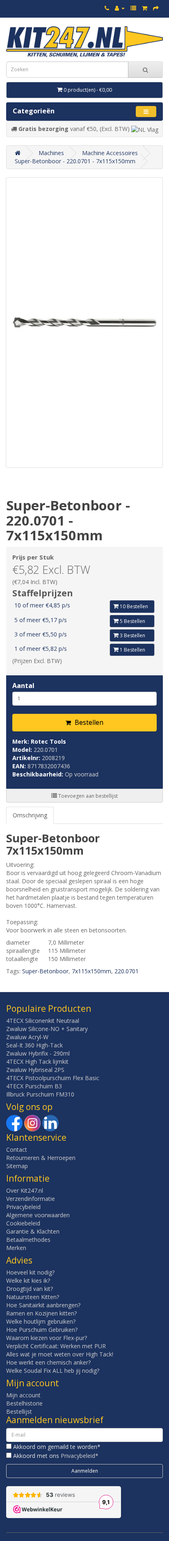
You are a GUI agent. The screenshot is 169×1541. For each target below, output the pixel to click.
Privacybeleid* (79, 1456)
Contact (16, 1149)
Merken (16, 1248)
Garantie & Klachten (32, 1231)
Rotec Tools (48, 741)
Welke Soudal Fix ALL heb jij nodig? (52, 1370)
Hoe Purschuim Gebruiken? (42, 1329)
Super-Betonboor (45, 971)
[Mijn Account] (120, 8)
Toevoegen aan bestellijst (87, 795)
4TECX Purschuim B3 (34, 1086)
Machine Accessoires (110, 153)
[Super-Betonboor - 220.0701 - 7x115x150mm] (84, 322)
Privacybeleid (23, 1207)
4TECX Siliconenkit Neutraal (42, 1020)
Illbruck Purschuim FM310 (40, 1094)
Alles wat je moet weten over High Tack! (59, 1354)
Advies (19, 1260)
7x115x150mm (91, 971)
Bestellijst (19, 1411)
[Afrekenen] (156, 8)
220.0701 (126, 971)
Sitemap (17, 1166)
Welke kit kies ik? (28, 1280)
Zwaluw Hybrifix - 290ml (38, 1053)
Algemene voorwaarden (38, 1215)
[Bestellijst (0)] (133, 8)
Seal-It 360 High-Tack (34, 1045)
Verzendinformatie (30, 1199)
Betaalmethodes (28, 1239)
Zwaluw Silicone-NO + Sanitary (47, 1029)
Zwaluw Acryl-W (27, 1037)
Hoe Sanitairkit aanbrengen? (43, 1305)
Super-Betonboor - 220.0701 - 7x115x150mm (75, 161)
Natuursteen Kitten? (32, 1297)
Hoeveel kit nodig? (30, 1272)
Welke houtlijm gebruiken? (40, 1321)
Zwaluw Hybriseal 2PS (35, 1070)
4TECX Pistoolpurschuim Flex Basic (52, 1078)
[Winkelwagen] (144, 8)
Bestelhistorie (24, 1403)
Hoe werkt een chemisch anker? (48, 1362)
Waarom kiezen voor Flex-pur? (46, 1338)
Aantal (23, 685)
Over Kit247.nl (24, 1190)
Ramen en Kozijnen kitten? (41, 1313)
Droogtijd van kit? (29, 1289)
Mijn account (23, 1395)
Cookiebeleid (23, 1223)
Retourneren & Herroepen (40, 1158)
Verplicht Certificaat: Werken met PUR (56, 1346)
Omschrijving (30, 815)
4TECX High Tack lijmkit (37, 1061)
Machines (51, 153)
